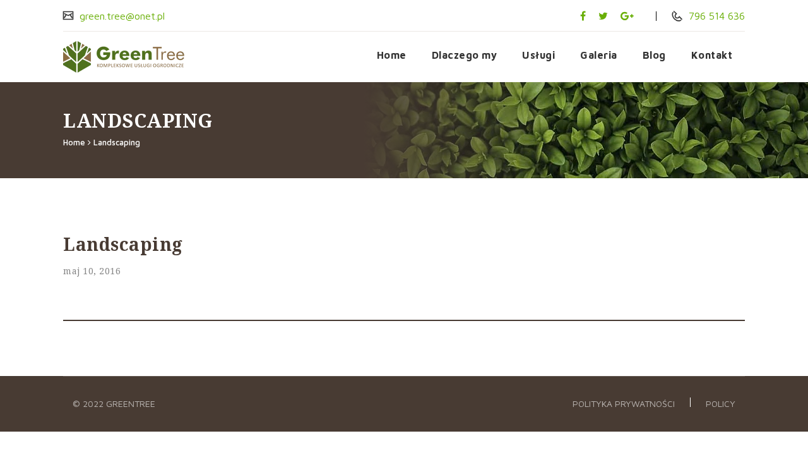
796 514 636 (715, 15)
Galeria (598, 55)
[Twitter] (603, 16)
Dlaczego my (464, 55)
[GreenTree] (129, 57)
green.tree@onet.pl (120, 15)
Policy (720, 403)
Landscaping (116, 142)
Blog (654, 55)
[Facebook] (583, 16)
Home (392, 55)
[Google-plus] (627, 16)
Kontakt (712, 55)
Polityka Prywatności (624, 403)
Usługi (538, 55)
